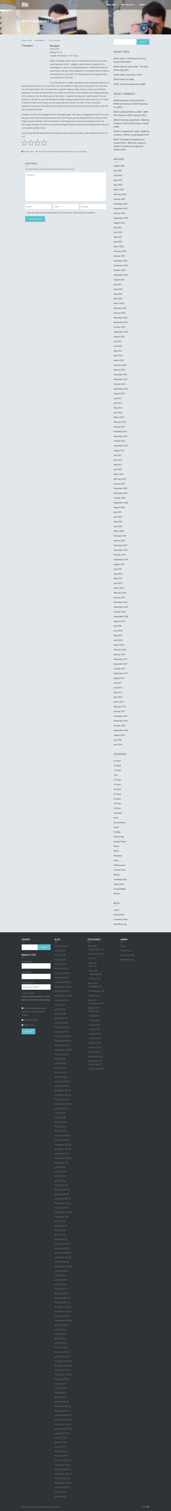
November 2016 (121, 721)
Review (67, 151)
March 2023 (119, 360)
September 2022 (121, 389)
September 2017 (121, 673)
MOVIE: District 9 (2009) (124, 79)
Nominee (118, 855)
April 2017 (118, 697)
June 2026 (118, 175)
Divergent (56, 151)
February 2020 (120, 536)
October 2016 (119, 725)
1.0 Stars (117, 765)
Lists (89, 963)
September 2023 (121, 332)
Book (116, 817)
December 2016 (120, 716)
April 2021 (118, 469)
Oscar (116, 860)
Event (116, 827)
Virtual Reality (120, 889)
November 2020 (121, 493)
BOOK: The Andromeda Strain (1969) (129, 84)
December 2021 (120, 431)
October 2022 (119, 384)
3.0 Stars (117, 789)
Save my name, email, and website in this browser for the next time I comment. (61, 212)
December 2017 (120, 659)
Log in (116, 910)
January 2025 (119, 256)
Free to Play (119, 836)
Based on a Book (47, 151)
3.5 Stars (117, 794)
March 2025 (119, 246)
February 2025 (120, 251)
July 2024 (117, 284)
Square (43, 1507)
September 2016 (121, 730)
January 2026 (119, 199)
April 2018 (118, 640)
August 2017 (119, 678)
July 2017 (117, 683)
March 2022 (119, 417)
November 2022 (121, 379)
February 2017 (120, 706)
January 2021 (119, 483)
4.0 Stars (26, 151)
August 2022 (119, 393)
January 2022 (119, 426)
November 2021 (121, 436)
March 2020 (119, 531)
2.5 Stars (117, 784)
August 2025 (119, 223)
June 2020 (118, 517)
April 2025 (118, 241)
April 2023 (118, 355)
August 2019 (119, 564)
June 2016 (118, 744)
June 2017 (118, 687)
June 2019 (118, 574)
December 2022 (120, 374)
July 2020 (117, 512)
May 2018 (118, 635)
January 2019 (119, 597)
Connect (142, 5)
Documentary (120, 822)
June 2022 (118, 403)
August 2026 (119, 166)
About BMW (111, 5)
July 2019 (117, 569)
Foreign (117, 832)
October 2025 (119, 213)
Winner (117, 893)
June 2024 (118, 289)
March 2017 (119, 702)
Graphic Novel (120, 841)
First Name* (27, 961)
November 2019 (121, 550)
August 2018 (119, 621)
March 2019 (119, 588)
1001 (116, 775)
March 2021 (119, 474)
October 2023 (119, 327)
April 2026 (118, 184)
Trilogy (76, 151)
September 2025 (121, 218)
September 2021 (121, 445)
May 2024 (118, 294)
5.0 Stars (117, 808)
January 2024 (119, 313)
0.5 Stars (117, 761)
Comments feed (120, 919)
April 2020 (118, 526)
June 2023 (118, 346)
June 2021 (118, 460)
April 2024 (118, 298)
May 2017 (118, 692)
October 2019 (119, 554)
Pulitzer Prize (119, 870)
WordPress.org (120, 924)
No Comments (55, 40)
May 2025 (118, 237)
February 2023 (120, 365)
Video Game (119, 884)
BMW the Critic (127, 5)
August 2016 (119, 735)
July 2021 (117, 455)
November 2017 (121, 664)
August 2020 (119, 507)
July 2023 (117, 341)
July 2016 (117, 740)
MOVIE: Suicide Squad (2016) (136, 134)
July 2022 (117, 398)
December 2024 (120, 260)
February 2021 (120, 479)
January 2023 (119, 369)
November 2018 (121, 607)
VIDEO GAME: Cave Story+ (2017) (128, 74)
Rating (116, 874)
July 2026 (117, 170)
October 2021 (119, 441)
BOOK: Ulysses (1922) (136, 115)
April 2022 (118, 412)
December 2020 (120, 488)
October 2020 (119, 498)
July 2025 (117, 227)
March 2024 (119, 303)
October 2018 (119, 611)
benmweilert (40, 40)
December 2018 (120, 602)
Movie (32, 151)
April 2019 (118, 583)
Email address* (28, 982)
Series (71, 151)
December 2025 (120, 204)
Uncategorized (120, 879)
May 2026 (118, 180)
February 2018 (120, 649)
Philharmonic (119, 865)
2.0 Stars (117, 779)
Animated (118, 813)
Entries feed (119, 914)
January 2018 (119, 654)
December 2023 (120, 317)
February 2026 (120, 194)
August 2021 (119, 450)
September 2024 (121, 275)
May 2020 (118, 521)
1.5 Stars (117, 770)
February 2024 (120, 308)
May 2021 (118, 464)
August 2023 (119, 336)
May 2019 (118, 578)
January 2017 (119, 711)
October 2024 (119, 270)
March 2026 (119, 189)
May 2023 (118, 351)
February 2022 (120, 422)
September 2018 (121, 616)
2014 (39, 151)
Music (116, 851)
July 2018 (117, 626)
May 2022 (118, 407)
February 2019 (120, 592)
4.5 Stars (117, 803)
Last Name (26, 972)
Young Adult (83, 151)
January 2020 (119, 540)
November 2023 (121, 322)
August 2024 (119, 279)
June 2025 (118, 232)
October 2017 (119, 668)
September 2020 (121, 502)
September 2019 (121, 559)
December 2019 (120, 545)
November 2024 (121, 265)
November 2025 (121, 208)
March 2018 (119, 645)
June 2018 (118, 630)
